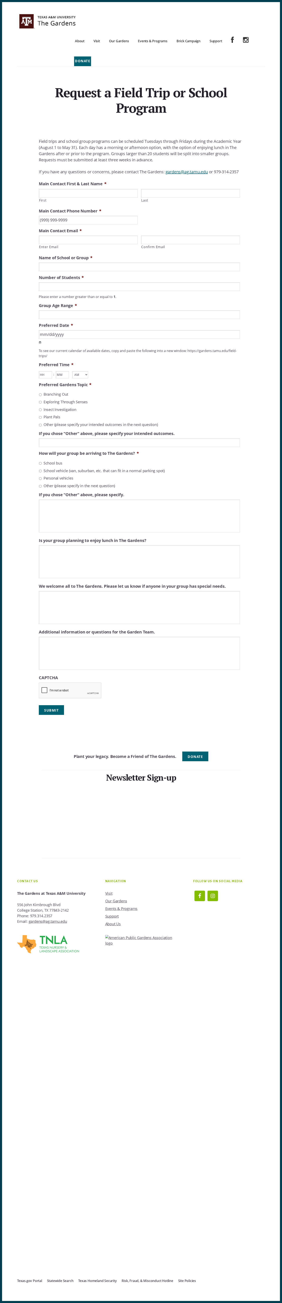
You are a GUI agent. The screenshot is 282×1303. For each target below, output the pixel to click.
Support (112, 916)
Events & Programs (121, 908)
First (42, 200)
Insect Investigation (60, 409)
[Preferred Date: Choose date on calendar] (40, 342)
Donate (82, 61)
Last (144, 200)
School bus (53, 463)
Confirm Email (153, 247)
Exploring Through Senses (66, 401)
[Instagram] (245, 40)
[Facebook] (232, 40)
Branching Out (56, 394)
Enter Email (48, 247)
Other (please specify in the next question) (79, 485)
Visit (109, 893)
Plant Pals (52, 416)
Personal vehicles (58, 478)
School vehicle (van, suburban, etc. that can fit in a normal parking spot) (104, 470)
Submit (51, 710)
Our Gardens (116, 900)
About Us (113, 923)
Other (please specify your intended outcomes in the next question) (101, 424)
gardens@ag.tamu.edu (187, 172)
